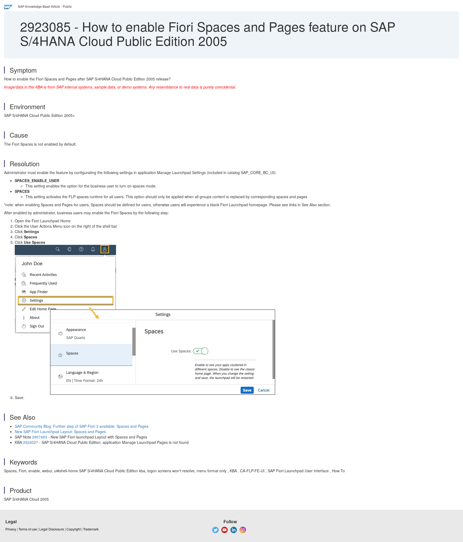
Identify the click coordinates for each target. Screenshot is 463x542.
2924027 (30, 442)
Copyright (73, 529)
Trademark (91, 529)
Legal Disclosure (51, 529)
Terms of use (27, 529)
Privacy (10, 529)
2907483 (39, 437)
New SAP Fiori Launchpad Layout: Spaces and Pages (60, 431)
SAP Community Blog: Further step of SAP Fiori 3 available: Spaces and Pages (81, 426)
